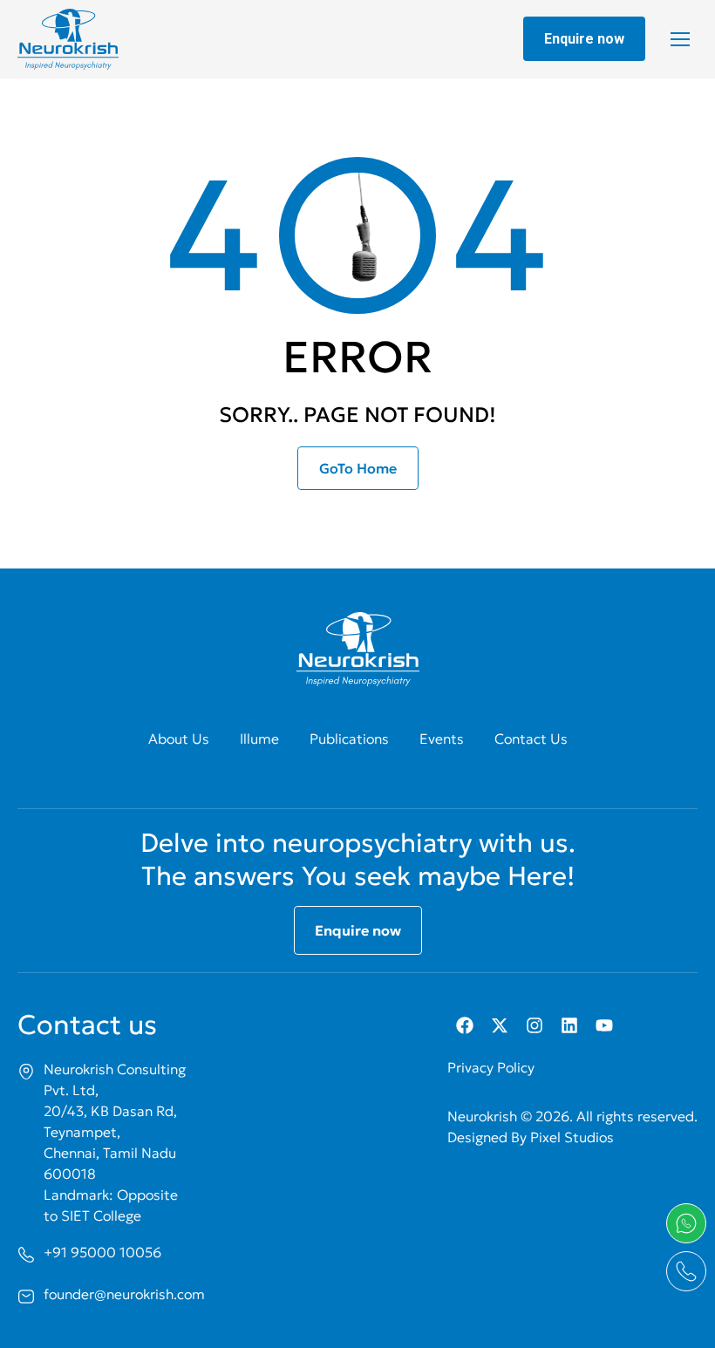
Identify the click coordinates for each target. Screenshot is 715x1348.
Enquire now (584, 39)
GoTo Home (358, 468)
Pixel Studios (572, 1137)
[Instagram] (534, 1025)
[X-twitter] (499, 1025)
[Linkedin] (569, 1025)
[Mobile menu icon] (680, 39)
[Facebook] (464, 1025)
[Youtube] (604, 1025)
